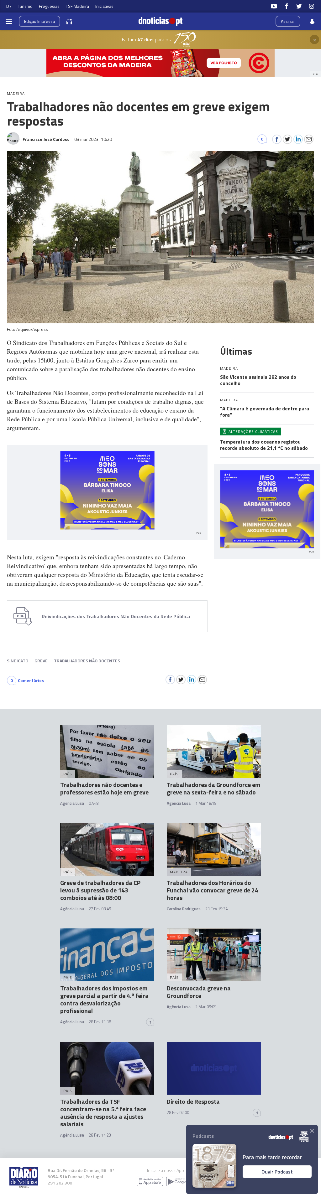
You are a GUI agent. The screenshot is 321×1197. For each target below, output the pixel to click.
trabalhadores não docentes (87, 660)
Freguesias (49, 6)
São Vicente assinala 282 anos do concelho (258, 380)
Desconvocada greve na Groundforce (199, 991)
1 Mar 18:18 (205, 803)
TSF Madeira (77, 6)
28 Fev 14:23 (100, 1135)
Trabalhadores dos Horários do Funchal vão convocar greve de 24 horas (212, 890)
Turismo (25, 6)
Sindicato (17, 660)
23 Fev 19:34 (216, 909)
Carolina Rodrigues (184, 909)
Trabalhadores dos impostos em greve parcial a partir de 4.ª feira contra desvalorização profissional (104, 999)
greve (41, 660)
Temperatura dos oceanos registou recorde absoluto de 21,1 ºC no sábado (264, 445)
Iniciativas (104, 6)
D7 (9, 6)
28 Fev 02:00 (178, 1112)
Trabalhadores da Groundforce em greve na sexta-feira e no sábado (213, 788)
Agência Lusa (72, 803)
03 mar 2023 (93, 139)
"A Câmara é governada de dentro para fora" (264, 412)
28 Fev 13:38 (100, 1022)
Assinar (288, 21)
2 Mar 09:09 (205, 1007)
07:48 (93, 803)
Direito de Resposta (193, 1101)
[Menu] (8, 21)
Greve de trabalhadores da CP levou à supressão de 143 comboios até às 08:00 (100, 890)
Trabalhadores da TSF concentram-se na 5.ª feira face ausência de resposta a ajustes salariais (103, 1113)
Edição (39, 21)
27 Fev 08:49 (100, 909)
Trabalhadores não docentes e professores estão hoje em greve (104, 788)
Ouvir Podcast (277, 1171)
